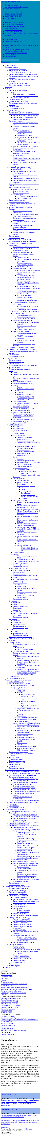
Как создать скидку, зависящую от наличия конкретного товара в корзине (28, 272)
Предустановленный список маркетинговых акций (22, 249)
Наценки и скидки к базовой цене (28, 462)
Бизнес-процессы (11, 54)
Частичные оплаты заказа (25, 389)
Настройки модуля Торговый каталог (25, 115)
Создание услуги (18, 157)
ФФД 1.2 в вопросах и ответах (27, 718)
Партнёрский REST (11, 56)
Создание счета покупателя (22, 958)
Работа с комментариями (25, 649)
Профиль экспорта (19, 572)
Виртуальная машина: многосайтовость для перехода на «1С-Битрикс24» (28, 852)
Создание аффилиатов (20, 606)
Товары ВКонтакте (23, 469)
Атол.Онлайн (21, 692)
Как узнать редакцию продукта (19, 85)
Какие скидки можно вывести (27, 310)
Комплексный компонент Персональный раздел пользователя (25, 781)
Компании (16, 477)
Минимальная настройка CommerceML (26, 816)
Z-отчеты (20, 744)
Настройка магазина (16, 425)
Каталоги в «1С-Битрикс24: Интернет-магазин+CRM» (26, 876)
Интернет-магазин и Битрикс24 (15, 809)
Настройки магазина (16, 944)
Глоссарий (8, 87)
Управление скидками (24, 315)
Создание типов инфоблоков (22, 921)
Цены (15, 457)
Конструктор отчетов (20, 633)
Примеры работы (14, 642)
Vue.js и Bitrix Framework (13, 30)
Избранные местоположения (26, 446)
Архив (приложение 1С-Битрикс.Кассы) (26, 723)
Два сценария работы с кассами (19, 683)
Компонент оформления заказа (23, 408)
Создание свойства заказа (21, 957)
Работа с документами (24, 198)
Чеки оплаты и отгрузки (17, 761)
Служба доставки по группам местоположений (30, 495)
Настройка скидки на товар (26, 317)
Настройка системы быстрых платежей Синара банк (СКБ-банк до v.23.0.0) (28, 529)
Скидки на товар (18, 313)
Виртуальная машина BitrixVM (15, 41)
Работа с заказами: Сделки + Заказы (25, 865)
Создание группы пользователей (28, 660)
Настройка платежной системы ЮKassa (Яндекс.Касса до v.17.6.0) (28, 510)
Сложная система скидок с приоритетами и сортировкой (27, 300)
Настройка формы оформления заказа (25, 863)
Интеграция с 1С (10, 18)
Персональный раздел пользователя (21, 777)
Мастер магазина (18, 428)
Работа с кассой (22, 743)
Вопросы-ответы (14, 764)
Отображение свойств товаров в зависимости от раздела (24, 152)
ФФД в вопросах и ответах (26, 750)
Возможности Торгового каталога (20, 112)
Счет (18, 543)
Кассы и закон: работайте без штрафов (18, 680)
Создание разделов (19, 930)
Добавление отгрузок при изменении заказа (25, 398)
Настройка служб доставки (26, 486)
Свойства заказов (19, 434)
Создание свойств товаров (22, 924)
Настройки (20, 647)
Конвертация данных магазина (19, 369)
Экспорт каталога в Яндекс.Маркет (25, 576)
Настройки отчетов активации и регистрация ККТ (29, 698)
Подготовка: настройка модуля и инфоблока (24, 114)
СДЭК (23, 489)
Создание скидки (18, 946)
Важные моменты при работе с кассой (28, 706)
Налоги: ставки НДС (20, 913)
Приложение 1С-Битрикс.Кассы (28, 725)
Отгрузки (16, 390)
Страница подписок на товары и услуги (26, 791)
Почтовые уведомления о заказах (24, 419)
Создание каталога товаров (18, 917)
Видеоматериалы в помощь (18, 70)
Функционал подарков (20, 266)
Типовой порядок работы (17, 890)
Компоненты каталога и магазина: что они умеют (22, 770)
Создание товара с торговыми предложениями (27, 939)
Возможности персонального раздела (25, 779)
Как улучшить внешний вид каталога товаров (24, 773)
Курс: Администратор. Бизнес (11, 1)
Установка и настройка (12, 8)
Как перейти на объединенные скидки (26, 247)
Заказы (11, 371)
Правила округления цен (25, 461)
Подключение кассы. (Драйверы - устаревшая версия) (28, 731)
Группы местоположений (25, 441)
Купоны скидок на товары (26, 319)
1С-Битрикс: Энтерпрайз (13, 31)
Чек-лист (16, 426)
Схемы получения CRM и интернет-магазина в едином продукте (26, 834)
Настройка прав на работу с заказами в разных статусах (26, 673)
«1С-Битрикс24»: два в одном (23, 827)
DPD (22, 487)
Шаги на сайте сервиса (28, 694)
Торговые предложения (21, 130)
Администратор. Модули (13, 15)
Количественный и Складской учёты (25, 189)
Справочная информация (17, 69)
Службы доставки (19, 478)
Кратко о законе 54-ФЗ (16, 682)
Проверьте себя (14, 106)
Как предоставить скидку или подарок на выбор (27, 292)
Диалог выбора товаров (17, 200)
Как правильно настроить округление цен (23, 365)
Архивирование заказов (21, 407)
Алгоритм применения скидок (23, 254)
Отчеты (11, 629)
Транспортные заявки (20, 401)
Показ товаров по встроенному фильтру (22, 775)
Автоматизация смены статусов (23, 412)
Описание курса (10, 65)
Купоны (15, 256)
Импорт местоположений (25, 452)
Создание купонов (23, 257)
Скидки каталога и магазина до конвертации (24, 311)
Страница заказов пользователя (23, 786)
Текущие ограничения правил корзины (22, 349)
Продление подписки (20, 624)
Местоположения (19, 435)
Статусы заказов (18, 552)
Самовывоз (24, 498)
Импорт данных (22, 586)
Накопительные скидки (21, 331)
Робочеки (20, 714)
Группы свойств (18, 432)
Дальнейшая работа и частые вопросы (26, 822)
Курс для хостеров (11, 39)
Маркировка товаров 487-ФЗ (18, 423)
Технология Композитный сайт (15, 24)
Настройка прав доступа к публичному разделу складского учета (26, 880)
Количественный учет (20, 191)
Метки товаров (18, 155)
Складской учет (18, 195)
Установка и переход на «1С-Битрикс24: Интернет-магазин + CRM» (26, 830)
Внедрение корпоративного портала (17, 49)
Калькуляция (17, 608)
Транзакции (17, 611)
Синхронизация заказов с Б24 (19, 824)
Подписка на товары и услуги (19, 202)
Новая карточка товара (20, 860)
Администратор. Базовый (13, 13)
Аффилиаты (13, 601)
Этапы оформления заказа (21, 410)
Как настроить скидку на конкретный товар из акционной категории (28, 282)
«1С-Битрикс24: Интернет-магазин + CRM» (24, 825)
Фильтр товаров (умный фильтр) (20, 168)
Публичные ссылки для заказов (23, 414)
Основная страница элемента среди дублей (23, 771)
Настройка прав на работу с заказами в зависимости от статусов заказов (26, 902)
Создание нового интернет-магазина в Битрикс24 (26, 848)
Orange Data (21, 691)
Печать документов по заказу (23, 383)
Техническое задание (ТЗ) (17, 892)
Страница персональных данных (24, 788)
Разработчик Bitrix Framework (15, 22)
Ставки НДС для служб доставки (28, 561)
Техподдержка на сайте (21, 651)
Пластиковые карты (19, 626)
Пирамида (16, 610)
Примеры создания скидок (22, 268)
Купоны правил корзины (25, 329)
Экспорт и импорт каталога (22, 570)
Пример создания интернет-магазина (17, 886)
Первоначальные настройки (18, 895)
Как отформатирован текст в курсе (20, 72)
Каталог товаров (14, 367)
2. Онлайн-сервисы (19, 689)
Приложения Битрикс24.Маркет (16, 53)
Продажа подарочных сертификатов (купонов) (25, 264)
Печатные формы (19, 565)
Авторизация (5, 62)
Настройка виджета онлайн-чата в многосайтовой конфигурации (28, 857)
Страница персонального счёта (23, 784)
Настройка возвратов (24, 545)
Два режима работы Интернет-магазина (22, 241)
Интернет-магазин (11, 358)
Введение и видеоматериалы (18, 888)
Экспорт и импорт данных (18, 568)
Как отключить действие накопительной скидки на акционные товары (25, 277)
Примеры (12, 209)
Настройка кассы (22, 735)
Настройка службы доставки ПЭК (28, 949)
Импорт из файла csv (20, 583)
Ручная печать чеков (16, 759)
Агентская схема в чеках (17, 762)
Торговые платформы (20, 468)
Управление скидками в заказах (23, 381)
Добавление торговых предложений (24, 132)
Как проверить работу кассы (18, 752)
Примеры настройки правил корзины (21, 347)
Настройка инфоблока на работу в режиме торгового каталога (24, 118)
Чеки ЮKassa (21, 716)
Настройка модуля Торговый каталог (25, 899)
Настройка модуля (15, 363)
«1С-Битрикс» (28, 1129)
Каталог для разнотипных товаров (20, 207)
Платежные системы (20, 500)
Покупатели (13, 619)
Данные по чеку (22, 721)
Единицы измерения (20, 563)
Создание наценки (23, 912)
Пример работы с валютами (18, 101)
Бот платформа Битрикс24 (14, 51)
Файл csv (20, 585)
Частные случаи (14, 966)
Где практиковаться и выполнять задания (23, 74)
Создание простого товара (26, 937)
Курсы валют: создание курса (19, 97)
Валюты (7, 88)
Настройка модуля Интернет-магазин (25, 915)
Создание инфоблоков (20, 922)
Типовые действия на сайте (18, 83)
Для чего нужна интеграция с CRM (25, 815)
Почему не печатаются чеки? (26, 719)
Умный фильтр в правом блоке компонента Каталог (23, 226)
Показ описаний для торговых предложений (24, 800)
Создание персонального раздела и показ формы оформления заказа (28, 670)
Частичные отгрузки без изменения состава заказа (25, 395)
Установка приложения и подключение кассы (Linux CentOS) (26, 739)
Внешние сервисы (23, 450)
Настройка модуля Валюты (18, 894)
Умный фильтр (18, 169)
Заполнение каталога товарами (23, 935)
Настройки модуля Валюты (18, 90)
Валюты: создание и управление (24, 94)
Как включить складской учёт (27, 196)
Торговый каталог (11, 110)
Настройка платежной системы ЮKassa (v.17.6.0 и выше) (27, 506)
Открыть (4, 971)
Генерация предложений (25, 135)
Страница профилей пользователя (24, 789)
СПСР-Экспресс (26, 491)
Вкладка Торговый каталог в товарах (25, 146)
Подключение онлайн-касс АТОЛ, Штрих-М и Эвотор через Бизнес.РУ (28, 710)
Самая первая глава (11, 67)
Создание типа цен (23, 910)
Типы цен (20, 459)
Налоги (15, 554)
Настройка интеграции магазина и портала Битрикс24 (24, 819)
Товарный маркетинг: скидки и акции (18, 239)
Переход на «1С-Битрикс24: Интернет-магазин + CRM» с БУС (28, 844)
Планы (15, 604)
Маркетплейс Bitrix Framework (15, 26)
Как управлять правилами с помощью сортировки (26, 296)
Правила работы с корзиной (22, 252)
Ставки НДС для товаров (25, 559)
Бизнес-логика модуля (16, 362)
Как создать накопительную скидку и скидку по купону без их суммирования (28, 288)
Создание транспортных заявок (27, 403)
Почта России (25, 493)
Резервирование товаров (21, 193)
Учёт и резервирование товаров (19, 187)
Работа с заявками (23, 405)
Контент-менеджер (11, 5)
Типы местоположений (25, 448)
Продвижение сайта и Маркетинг (16, 7)
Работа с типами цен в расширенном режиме (24, 465)
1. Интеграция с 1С (19, 687)
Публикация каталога (16, 166)
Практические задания (16, 108)
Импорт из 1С (17, 577)
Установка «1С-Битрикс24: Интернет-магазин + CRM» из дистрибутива (27, 840)
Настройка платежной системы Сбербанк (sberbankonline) (27, 524)
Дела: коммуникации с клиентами (24, 861)
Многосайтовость (11, 28)
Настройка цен (18, 908)
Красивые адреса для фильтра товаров (26, 178)
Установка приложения (25, 734)
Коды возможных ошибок (25, 748)
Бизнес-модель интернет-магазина (20, 637)
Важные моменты (23, 867)
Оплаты (15, 385)
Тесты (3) (8, 967)
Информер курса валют (17, 99)
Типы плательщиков (20, 430)
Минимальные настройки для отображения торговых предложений (27, 139)
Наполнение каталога (16, 121)
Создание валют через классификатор (25, 96)
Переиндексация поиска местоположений (25, 454)
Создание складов (19, 960)
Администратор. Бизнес (13, 16)
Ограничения (21, 484)
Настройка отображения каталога (24, 942)
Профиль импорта (19, 574)
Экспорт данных (14, 964)
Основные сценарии (24, 868)
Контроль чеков (14, 757)
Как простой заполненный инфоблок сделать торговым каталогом (25, 215)
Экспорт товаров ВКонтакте (30, 475)
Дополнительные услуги (25, 482)
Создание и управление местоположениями (25, 438)
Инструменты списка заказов (27, 874)
